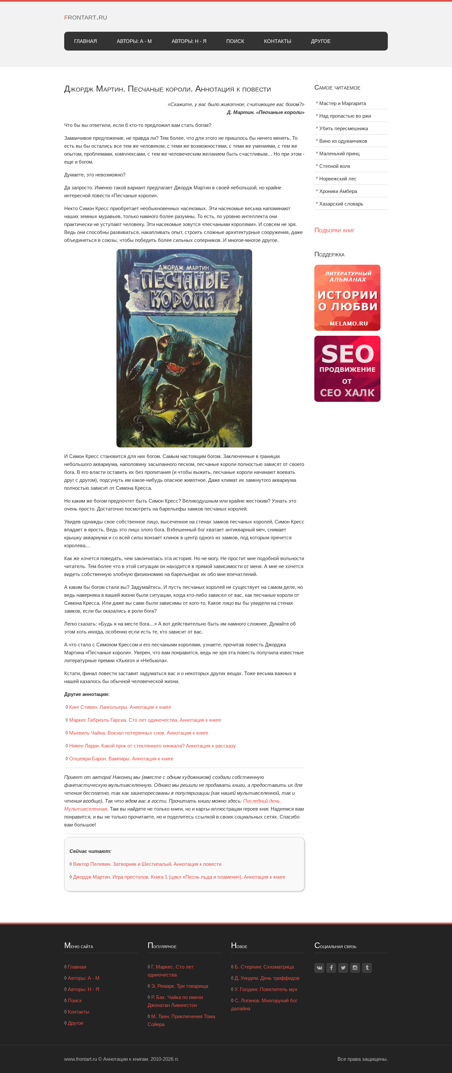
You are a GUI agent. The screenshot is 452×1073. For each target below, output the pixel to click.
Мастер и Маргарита (342, 103)
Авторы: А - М (134, 41)
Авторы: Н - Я (189, 41)
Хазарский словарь (341, 204)
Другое (321, 41)
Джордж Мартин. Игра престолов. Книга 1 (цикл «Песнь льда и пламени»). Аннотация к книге (179, 877)
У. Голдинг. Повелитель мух (266, 989)
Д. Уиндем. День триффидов (267, 978)
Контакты (277, 41)
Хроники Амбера (338, 191)
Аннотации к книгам (125, 1059)
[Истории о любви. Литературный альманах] (347, 297)
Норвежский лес (338, 178)
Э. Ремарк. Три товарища (179, 986)
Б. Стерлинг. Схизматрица (264, 967)
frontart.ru (85, 16)
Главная (85, 41)
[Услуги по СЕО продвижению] (347, 368)
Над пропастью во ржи (345, 116)
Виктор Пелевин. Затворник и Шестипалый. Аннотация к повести (147, 864)
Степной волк (334, 166)
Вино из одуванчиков (343, 141)
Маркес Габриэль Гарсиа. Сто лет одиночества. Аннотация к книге (145, 720)
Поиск (235, 41)
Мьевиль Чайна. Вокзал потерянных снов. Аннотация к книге (138, 733)
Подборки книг (334, 230)
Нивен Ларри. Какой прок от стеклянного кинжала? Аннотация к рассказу (152, 745)
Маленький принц (339, 153)
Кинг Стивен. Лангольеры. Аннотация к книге (120, 707)
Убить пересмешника (343, 128)
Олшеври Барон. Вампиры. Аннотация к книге (121, 758)
